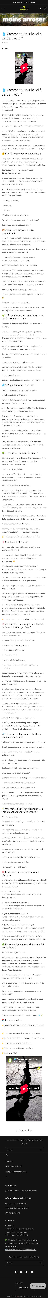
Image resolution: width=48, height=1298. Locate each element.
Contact (10, 1226)
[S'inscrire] (40, 1150)
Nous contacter (10, 1053)
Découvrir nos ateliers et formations (18, 1048)
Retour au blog (25, 1130)
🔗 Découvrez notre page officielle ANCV (20, 1249)
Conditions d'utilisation (13, 1166)
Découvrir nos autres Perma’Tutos (17, 1043)
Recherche (8, 1161)
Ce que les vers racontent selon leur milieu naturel (24, 619)
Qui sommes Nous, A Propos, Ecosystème (21, 1190)
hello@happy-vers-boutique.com (20, 1229)
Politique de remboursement (16, 1172)
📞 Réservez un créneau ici (17, 1235)
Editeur (7, 1177)
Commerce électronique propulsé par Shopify (29, 1296)
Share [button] (6, 48)
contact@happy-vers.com (17, 1232)
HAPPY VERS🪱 (14, 1296)
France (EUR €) (23, 1288)
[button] (2, 8)
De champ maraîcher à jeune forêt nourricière (22, 537)
